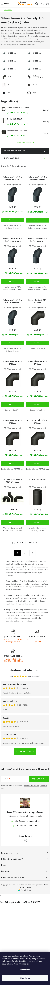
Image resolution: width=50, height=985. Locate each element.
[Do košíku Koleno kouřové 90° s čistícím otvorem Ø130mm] (37, 220)
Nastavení (25, 969)
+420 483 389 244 (27, 825)
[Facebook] (25, 840)
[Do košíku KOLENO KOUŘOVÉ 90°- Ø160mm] (37, 463)
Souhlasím (25, 978)
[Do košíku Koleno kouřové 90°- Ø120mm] (37, 343)
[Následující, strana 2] (25, 553)
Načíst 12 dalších (27, 543)
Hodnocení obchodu (25, 670)
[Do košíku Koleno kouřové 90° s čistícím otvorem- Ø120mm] (12, 281)
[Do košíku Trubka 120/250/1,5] (37, 522)
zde (29, 963)
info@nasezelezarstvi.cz (27, 821)
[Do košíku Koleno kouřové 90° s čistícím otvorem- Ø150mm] (12, 343)
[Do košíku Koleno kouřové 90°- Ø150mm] (12, 463)
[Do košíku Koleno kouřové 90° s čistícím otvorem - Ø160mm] (12, 220)
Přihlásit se (39, 779)
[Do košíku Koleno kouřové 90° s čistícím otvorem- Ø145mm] (37, 281)
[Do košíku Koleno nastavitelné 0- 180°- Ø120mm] (12, 522)
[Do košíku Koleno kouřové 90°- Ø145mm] (37, 404)
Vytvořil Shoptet (26, 890)
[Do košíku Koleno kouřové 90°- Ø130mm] (12, 404)
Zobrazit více (25, 751)
